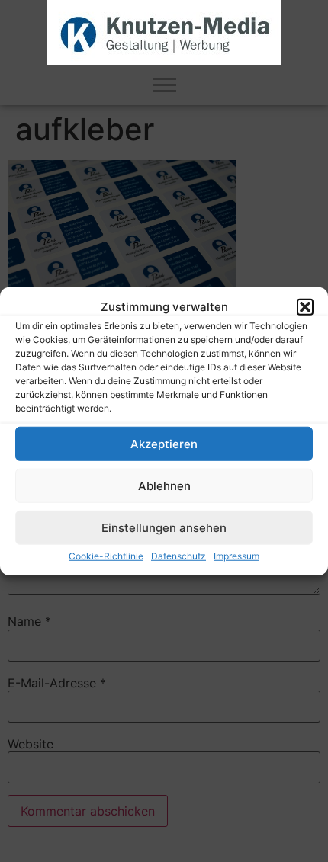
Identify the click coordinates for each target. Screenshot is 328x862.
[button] (305, 307)
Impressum (236, 556)
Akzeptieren (164, 443)
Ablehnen (164, 485)
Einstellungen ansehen (164, 527)
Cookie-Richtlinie (106, 556)
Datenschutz (178, 556)
